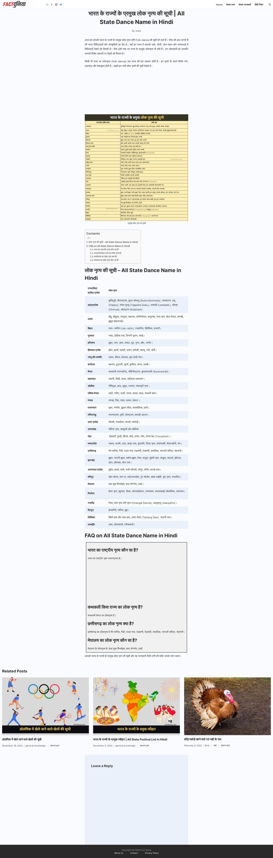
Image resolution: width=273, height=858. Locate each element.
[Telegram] (60, 4)
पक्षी (215, 745)
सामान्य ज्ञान (54, 745)
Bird (207, 745)
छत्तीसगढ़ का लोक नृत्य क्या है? (105, 256)
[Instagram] (56, 4)
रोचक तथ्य (230, 4)
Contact (134, 853)
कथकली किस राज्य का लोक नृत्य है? (108, 253)
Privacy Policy (152, 853)
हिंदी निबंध (259, 4)
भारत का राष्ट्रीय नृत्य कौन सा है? (106, 249)
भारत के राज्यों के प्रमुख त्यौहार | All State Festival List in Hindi (130, 739)
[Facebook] (52, 4)
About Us (118, 853)
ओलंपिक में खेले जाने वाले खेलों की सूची (22, 739)
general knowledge (36, 745)
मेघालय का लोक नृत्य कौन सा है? (106, 260)
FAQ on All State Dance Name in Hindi (109, 246)
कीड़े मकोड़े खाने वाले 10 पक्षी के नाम (202, 739)
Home (219, 4)
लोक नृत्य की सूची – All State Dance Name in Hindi (113, 242)
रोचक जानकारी (245, 4)
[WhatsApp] (47, 4)
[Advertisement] (136, 91)
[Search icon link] (269, 4)
